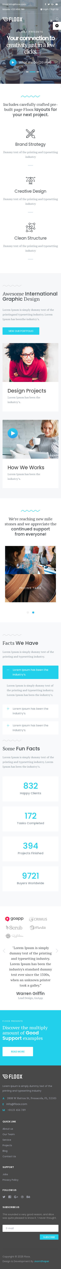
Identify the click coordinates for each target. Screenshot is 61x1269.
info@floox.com (16, 1104)
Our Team (9, 1134)
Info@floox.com (17, 4)
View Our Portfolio (20, 331)
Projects (7, 1145)
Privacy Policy (10, 1180)
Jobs (5, 1174)
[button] (4, 950)
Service (7, 1140)
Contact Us (9, 1156)
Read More (18, 1051)
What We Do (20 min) (35, 62)
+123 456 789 (17, 9)
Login (45, 9)
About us (8, 1128)
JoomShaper (41, 1261)
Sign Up (54, 9)
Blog (5, 1151)
